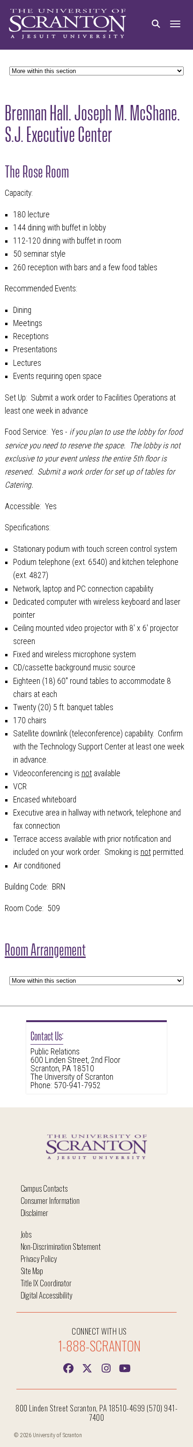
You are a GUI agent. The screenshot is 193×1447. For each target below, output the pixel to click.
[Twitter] (87, 1367)
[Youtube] (124, 1367)
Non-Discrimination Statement (61, 1246)
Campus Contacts (44, 1188)
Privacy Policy (39, 1258)
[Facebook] (68, 1367)
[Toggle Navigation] (175, 24)
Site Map (32, 1270)
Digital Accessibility (46, 1295)
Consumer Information (50, 1200)
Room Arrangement (45, 948)
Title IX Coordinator (46, 1283)
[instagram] (105, 1367)
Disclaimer (35, 1212)
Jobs (26, 1234)
